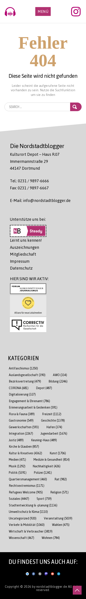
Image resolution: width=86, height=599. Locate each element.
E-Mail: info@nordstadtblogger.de (40, 200)
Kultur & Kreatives (25, 453)
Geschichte (53, 420)
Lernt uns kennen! (26, 240)
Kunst (58, 453)
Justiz (16, 440)
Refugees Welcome (26, 492)
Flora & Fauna (22, 414)
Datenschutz (21, 268)
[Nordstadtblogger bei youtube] (52, 573)
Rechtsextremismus (26, 485)
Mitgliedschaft (23, 254)
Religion (59, 492)
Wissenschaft (21, 538)
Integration (21, 433)
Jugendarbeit (54, 433)
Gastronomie (21, 420)
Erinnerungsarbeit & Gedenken (33, 407)
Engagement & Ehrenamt (29, 401)
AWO (60, 375)
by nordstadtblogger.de (50, 586)
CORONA (18, 388)
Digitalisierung (22, 394)
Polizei (43, 472)
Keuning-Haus (44, 440)
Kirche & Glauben (24, 446)
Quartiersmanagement (28, 479)
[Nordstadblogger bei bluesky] (27, 573)
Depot (44, 388)
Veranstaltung (58, 518)
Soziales (19, 498)
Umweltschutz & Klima (28, 511)
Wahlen (60, 525)
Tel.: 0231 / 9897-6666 (29, 180)
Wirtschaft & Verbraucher (30, 531)
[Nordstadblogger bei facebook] (33, 573)
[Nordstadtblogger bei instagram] (58, 573)
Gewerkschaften (24, 427)
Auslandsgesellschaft (27, 375)
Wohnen (51, 538)
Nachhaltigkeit (46, 466)
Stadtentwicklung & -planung (33, 505)
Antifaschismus (23, 368)
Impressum (20, 261)
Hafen (54, 427)
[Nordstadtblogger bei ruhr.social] (46, 573)
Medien (17, 459)
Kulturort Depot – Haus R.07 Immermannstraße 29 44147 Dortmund (35, 161)
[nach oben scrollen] (77, 590)
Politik (17, 472)
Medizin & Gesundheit (52, 459)
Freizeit (51, 414)
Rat (60, 479)
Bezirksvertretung (25, 381)
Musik (17, 466)
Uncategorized (22, 518)
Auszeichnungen (24, 247)
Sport (44, 498)
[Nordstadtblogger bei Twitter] (39, 573)
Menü (43, 11)
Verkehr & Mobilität (27, 525)
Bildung (58, 381)
